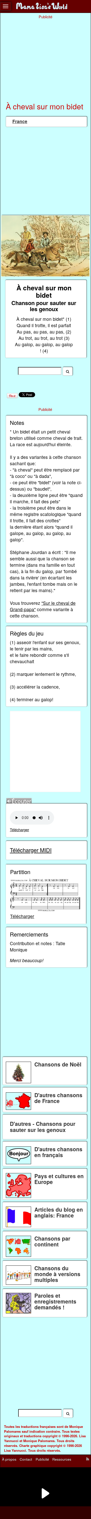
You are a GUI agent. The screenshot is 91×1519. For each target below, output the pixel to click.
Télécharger (19, 829)
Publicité (42, 1459)
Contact (26, 1459)
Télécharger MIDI (31, 850)
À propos (9, 1459)
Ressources (61, 1459)
